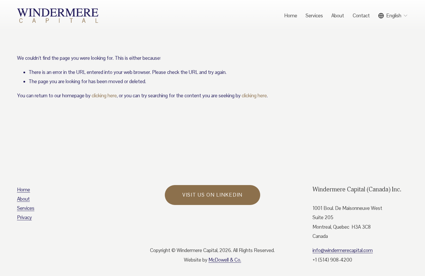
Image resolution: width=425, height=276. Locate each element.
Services (314, 15)
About (337, 15)
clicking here (104, 95)
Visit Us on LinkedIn (212, 195)
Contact (361, 15)
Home (290, 15)
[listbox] (393, 16)
